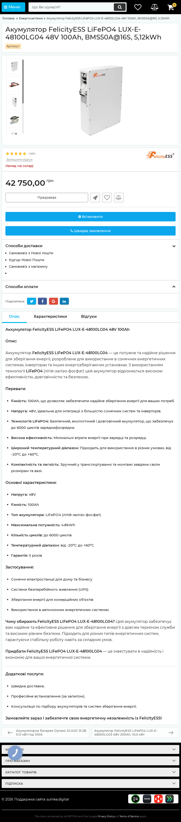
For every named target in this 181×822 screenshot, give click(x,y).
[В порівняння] (118, 197)
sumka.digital (57, 799)
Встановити (92, 217)
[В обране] (107, 197)
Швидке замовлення (95, 197)
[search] (120, 7)
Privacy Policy (106, 816)
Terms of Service (129, 816)
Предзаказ (46, 197)
